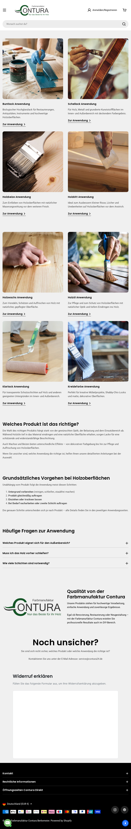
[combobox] (65, 24)
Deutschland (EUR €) (18, 803)
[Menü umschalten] (4, 10)
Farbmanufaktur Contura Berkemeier (30, 820)
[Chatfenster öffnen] (8, 823)
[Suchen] (124, 24)
